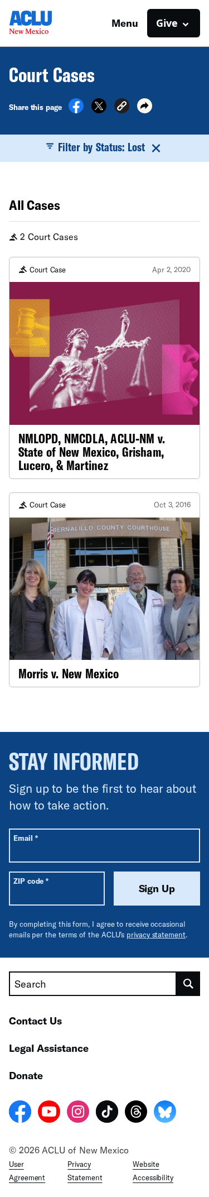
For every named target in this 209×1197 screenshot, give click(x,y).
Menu (124, 23)
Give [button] (167, 23)
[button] (121, 107)
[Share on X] (98, 110)
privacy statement (156, 934)
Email (25, 837)
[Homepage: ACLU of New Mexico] (48, 23)
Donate (26, 1075)
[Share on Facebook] (76, 110)
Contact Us (35, 1020)
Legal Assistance (49, 1048)
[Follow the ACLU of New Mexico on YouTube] (49, 1113)
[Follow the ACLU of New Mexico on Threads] (136, 1113)
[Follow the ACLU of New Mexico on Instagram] (78, 1113)
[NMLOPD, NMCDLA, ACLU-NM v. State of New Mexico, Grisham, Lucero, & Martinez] (104, 367)
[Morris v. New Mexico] (104, 590)
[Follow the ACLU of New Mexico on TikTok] (107, 1113)
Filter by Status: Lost (101, 147)
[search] (188, 983)
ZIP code (30, 880)
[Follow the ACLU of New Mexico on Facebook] (20, 1113)
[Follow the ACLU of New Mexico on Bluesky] (165, 1113)
